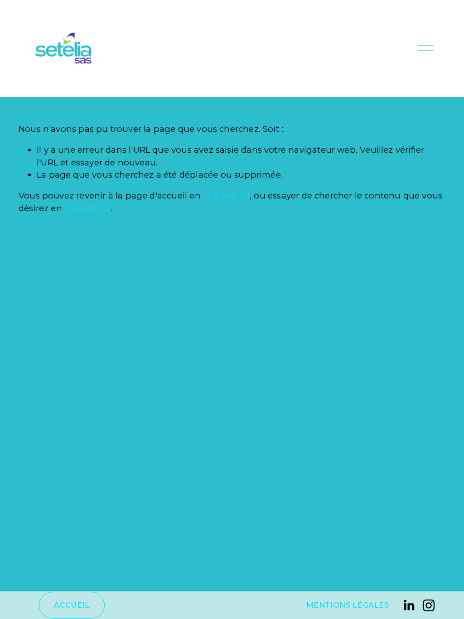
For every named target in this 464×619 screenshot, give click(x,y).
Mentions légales (347, 605)
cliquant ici (226, 195)
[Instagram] (428, 605)
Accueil (71, 605)
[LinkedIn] (408, 605)
